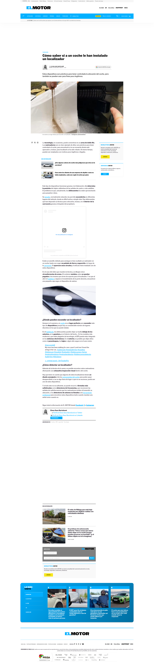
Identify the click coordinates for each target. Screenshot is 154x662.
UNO (70, 657)
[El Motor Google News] (83, 644)
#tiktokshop (57, 357)
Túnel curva (50, 1)
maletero (51, 279)
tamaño (47, 197)
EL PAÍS (27, 603)
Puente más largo (99, 1)
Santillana (74, 655)
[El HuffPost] (119, 8)
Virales (58, 16)
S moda (87, 660)
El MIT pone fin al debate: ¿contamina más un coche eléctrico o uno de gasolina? (77, 612)
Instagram (90, 405)
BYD (29, 1)
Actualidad (30, 16)
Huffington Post (60, 657)
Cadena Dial (87, 657)
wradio (74, 657)
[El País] (101, 8)
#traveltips (81, 350)
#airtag (84, 352)
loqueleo (94, 660)
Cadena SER (89, 655)
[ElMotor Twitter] (76, 644)
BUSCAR (105, 174)
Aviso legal (23, 644)
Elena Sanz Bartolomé (57, 66)
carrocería (47, 265)
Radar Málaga (43, 1)
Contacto (66, 644)
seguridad (60, 422)
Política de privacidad (31, 644)
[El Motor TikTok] (80, 644)
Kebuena (104, 657)
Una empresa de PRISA (44, 656)
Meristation (101, 660)
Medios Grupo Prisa (44, 660)
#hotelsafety (66, 352)
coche (62, 323)
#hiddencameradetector (82, 354)
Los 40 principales (66, 655)
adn (99, 655)
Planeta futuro (98, 657)
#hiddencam (49, 352)
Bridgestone (74, 1)
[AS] (106, 8)
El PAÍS (58, 655)
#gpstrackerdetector (66, 354)
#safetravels (61, 350)
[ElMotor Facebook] (74, 644)
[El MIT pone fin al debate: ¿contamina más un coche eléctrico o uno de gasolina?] (78, 607)
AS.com (94, 655)
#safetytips (49, 357)
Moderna (65, 660)
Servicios (98, 16)
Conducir (45, 16)
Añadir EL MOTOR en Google (104, 67)
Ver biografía (54, 417)
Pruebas (52, 16)
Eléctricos (38, 16)
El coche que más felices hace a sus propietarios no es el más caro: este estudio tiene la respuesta (119, 613)
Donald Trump (67, 1)
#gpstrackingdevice (52, 354)
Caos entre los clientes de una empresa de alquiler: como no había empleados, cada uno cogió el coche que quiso (74, 174)
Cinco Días (80, 657)
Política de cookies (52, 644)
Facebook (79, 405)
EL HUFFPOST (29, 598)
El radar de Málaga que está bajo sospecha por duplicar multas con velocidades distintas (81, 511)
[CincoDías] (111, 8)
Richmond (57, 660)
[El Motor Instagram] (78, 644)
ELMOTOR (28, 594)
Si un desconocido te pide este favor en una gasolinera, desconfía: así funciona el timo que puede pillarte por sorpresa (99, 614)
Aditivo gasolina (90, 1)
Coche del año (81, 1)
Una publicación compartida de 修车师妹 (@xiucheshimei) (64, 255)
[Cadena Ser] (126, 8)
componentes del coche (70, 377)
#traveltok (57, 352)
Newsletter (75, 16)
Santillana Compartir (82, 655)
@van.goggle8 (50, 345)
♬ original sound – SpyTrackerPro (57, 361)
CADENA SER (28, 612)
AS (26, 607)
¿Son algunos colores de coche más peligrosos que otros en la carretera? (75, 164)
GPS (57, 422)
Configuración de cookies (42, 644)
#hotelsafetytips (71, 350)
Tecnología (65, 16)
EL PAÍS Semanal (92, 657)
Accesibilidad (60, 644)
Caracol (105, 655)
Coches (53, 422)
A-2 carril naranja (58, 1)
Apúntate (49, 574)
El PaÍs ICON (80, 660)
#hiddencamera (76, 352)
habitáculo (50, 332)
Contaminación (34, 1)
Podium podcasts (73, 660)
